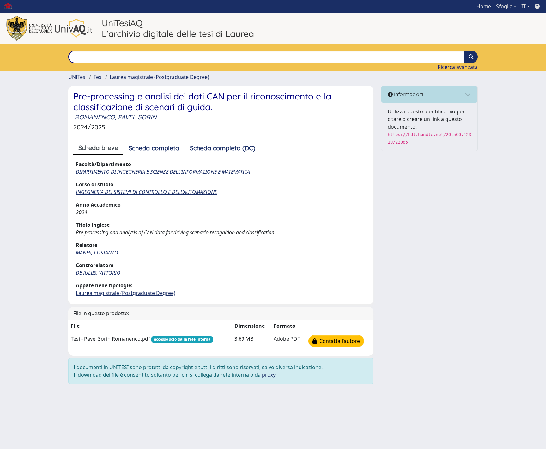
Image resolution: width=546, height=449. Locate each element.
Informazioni (408, 94)
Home (483, 6)
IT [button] (523, 6)
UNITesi (77, 77)
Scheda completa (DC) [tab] (222, 148)
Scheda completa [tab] (154, 148)
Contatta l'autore (338, 341)
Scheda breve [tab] (98, 148)
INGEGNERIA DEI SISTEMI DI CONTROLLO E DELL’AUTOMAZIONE (146, 192)
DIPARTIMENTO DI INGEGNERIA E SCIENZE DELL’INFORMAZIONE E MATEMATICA (163, 171)
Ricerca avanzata (458, 66)
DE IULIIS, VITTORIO (98, 272)
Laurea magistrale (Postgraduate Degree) (159, 77)
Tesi (98, 77)
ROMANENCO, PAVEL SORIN (116, 117)
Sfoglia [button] (504, 6)
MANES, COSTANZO (97, 252)
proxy (268, 374)
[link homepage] (10, 6)
